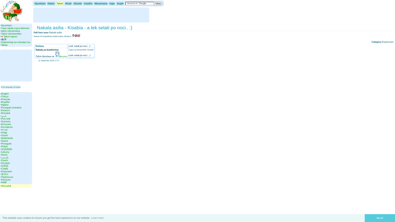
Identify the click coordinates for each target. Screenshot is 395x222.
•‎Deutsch (5, 110)
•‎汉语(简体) (6, 149)
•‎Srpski (4, 135)
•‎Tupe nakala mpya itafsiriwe (15, 28)
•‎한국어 (4, 174)
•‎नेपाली (3, 182)
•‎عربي (4, 116)
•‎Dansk (4, 141)
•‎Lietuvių (5, 152)
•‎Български (6, 127)
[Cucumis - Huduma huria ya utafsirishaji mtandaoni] (11, 22)
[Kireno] (76, 36)
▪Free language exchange (10, 87)
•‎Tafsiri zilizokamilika (11, 33)
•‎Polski (4, 146)
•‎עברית (4, 129)
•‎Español (5, 102)
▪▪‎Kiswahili (6, 186)
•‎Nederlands (7, 138)
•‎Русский (5, 118)
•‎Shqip (4, 132)
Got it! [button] (380, 218)
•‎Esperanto (6, 171)
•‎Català (4, 168)
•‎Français (5, 99)
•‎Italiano (4, 104)
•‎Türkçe (4, 96)
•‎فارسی (4, 157)
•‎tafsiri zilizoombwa (10, 31)
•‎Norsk (4, 154)
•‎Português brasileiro (11, 107)
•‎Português (6, 143)
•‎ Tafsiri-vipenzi (9, 36)
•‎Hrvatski (5, 163)
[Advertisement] (91, 15)
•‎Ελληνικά (6, 124)
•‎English (5, 93)
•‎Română (5, 113)
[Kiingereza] (78, 36)
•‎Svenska (5, 121)
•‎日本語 (4, 165)
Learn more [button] (97, 218)
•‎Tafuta (4, 45)
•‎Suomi (4, 160)
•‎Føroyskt (5, 179)
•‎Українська (7, 177)
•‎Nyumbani (6, 25)
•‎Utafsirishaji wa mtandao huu (15, 42)
